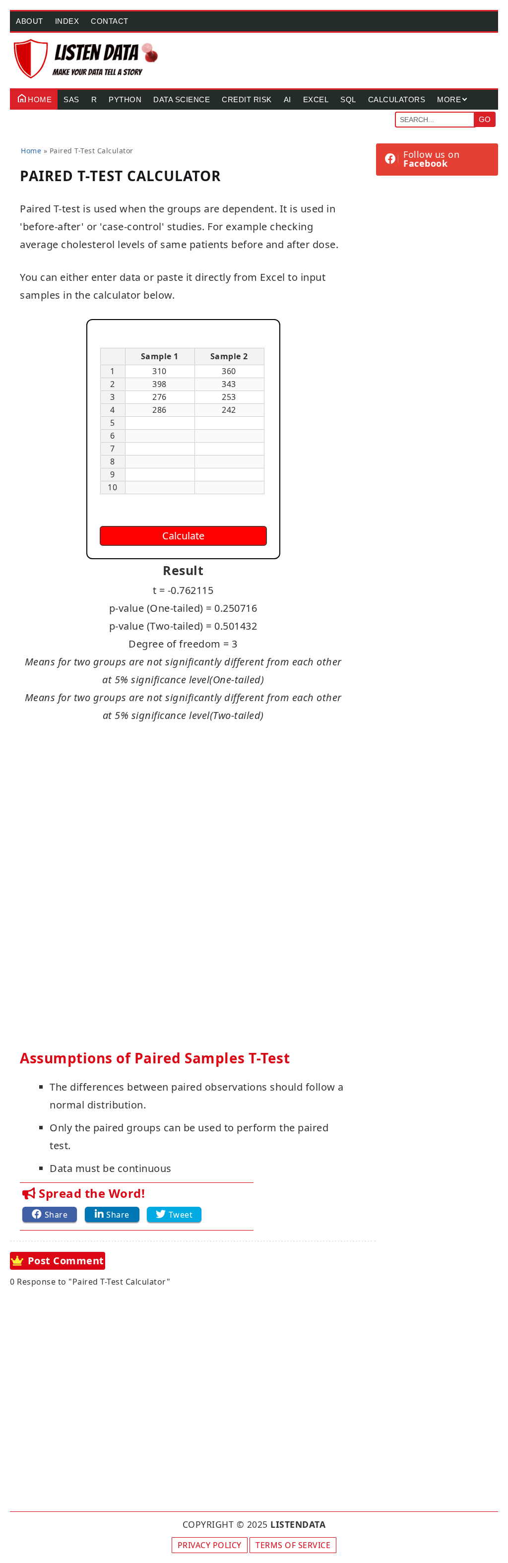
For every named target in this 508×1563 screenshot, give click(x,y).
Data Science (181, 99)
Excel (316, 99)
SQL (348, 99)
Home (40, 99)
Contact (109, 21)
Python (125, 99)
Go (485, 119)
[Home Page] (86, 58)
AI (287, 99)
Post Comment (66, 1260)
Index (67, 21)
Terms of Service (292, 1545)
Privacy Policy (210, 1545)
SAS (71, 99)
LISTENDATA (297, 1524)
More (449, 99)
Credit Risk (247, 99)
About (29, 21)
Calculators (397, 99)
